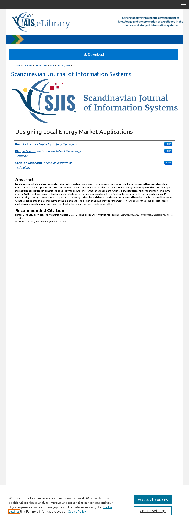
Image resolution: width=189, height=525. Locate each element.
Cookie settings (153, 511)
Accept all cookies (153, 499)
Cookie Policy (77, 511)
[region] (94, 505)
